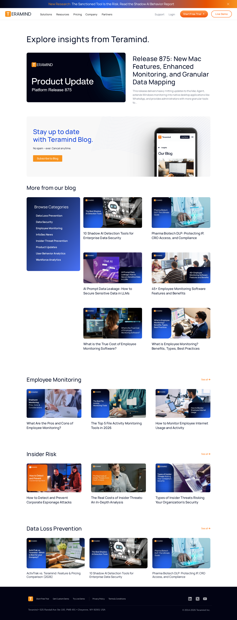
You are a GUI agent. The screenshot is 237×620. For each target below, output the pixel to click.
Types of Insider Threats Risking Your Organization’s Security (180, 499)
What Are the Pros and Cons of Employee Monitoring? (50, 425)
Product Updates (46, 247)
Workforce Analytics (48, 259)
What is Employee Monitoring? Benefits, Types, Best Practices (176, 346)
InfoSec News (44, 234)
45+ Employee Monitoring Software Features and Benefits (179, 291)
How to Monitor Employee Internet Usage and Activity (182, 425)
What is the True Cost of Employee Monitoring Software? (109, 346)
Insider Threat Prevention (52, 241)
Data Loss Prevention (49, 215)
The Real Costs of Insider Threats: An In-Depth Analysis (117, 499)
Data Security (44, 222)
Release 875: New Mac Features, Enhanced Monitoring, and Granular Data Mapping (171, 70)
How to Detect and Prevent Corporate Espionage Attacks (49, 499)
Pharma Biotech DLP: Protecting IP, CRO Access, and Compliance (178, 235)
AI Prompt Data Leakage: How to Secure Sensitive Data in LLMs (107, 291)
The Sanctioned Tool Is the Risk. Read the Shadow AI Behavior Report (111, 4)
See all (204, 379)
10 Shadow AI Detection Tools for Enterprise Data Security (108, 235)
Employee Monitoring (49, 228)
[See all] (209, 379)
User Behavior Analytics (50, 253)
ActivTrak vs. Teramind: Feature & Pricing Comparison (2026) (54, 575)
